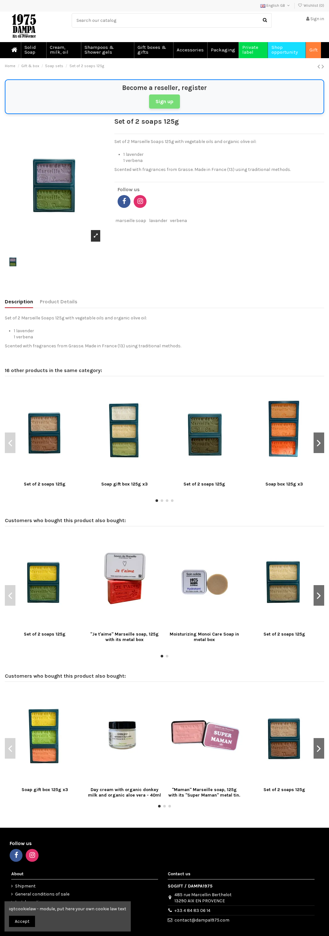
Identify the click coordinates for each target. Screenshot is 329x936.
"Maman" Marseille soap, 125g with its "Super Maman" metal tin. (204, 792)
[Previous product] (319, 66)
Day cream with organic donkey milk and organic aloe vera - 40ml (124, 792)
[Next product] (323, 66)
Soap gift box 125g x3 (124, 484)
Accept (22, 921)
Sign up (164, 101)
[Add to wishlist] (35, 476)
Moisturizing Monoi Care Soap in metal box (204, 636)
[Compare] (44, 476)
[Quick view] (53, 476)
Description (19, 302)
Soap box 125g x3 (284, 484)
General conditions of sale (42, 894)
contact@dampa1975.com (201, 920)
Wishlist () (313, 5)
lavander (158, 220)
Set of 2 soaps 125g (45, 484)
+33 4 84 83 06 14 (192, 910)
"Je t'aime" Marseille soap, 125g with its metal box (124, 636)
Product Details (58, 302)
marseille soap (130, 220)
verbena (178, 220)
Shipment (25, 886)
